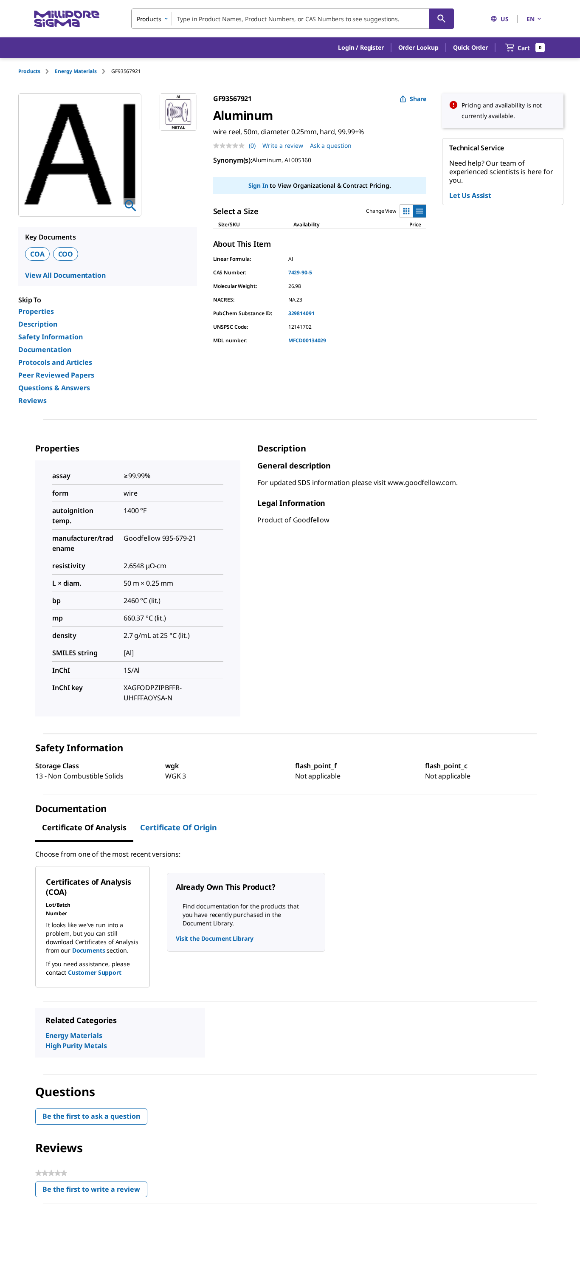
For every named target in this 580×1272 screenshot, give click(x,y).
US (505, 19)
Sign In (258, 185)
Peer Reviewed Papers (56, 375)
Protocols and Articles (55, 362)
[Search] (441, 18)
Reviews (32, 400)
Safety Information (50, 336)
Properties (36, 311)
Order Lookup (418, 47)
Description (37, 324)
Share (418, 99)
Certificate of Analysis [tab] (84, 827)
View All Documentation (65, 275)
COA (37, 254)
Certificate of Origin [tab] (178, 827)
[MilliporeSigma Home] (66, 19)
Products (29, 71)
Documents (88, 950)
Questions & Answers (54, 387)
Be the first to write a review (94, 1191)
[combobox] (292, 18)
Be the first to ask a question (91, 1116)
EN (531, 19)
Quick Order (470, 47)
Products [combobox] (149, 19)
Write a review (282, 145)
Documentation (44, 349)
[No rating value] (231, 145)
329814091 (301, 313)
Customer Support (94, 972)
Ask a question (331, 145)
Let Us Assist (470, 195)
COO (65, 254)
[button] (360, 47)
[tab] (36, 71)
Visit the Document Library (214, 938)
